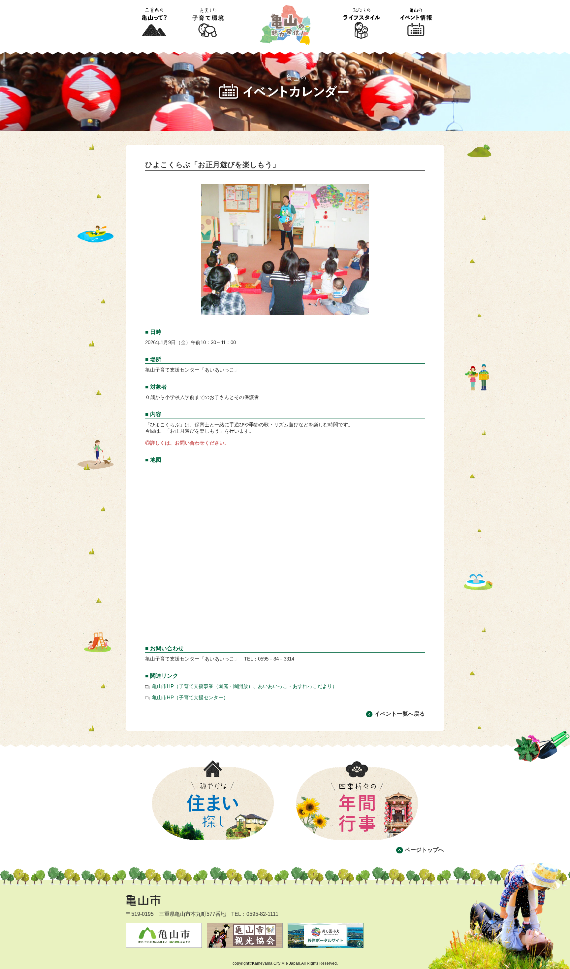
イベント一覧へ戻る (399, 714)
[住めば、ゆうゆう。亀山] (285, 5)
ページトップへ (424, 850)
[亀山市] (155, 897)
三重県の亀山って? (153, 23)
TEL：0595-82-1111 (254, 914)
